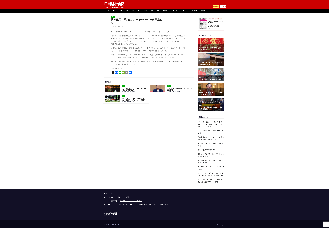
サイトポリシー (108, 205)
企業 (133, 11)
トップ (107, 11)
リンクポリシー (130, 205)
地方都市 (165, 11)
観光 (152, 11)
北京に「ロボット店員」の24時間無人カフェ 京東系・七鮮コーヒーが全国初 (134, 99)
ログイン (223, 6)
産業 (127, 11)
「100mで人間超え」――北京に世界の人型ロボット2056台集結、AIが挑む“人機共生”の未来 (211, 124)
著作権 (119, 205)
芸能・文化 (194, 11)
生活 (145, 11)
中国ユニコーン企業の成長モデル (208, 167)
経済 (114, 11)
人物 (158, 11)
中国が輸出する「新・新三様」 (207, 143)
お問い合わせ (164, 205)
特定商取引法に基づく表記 (147, 205)
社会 (139, 11)
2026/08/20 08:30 (129, 92)
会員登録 (216, 6)
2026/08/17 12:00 (128, 102)
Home (210, 225)
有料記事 (203, 11)
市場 (120, 11)
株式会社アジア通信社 (124, 197)
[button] (224, 11)
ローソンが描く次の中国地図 (207, 131)
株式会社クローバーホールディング (131, 201)
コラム (185, 11)
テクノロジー (175, 11)
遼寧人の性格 (202, 150)
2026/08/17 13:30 (174, 92)
